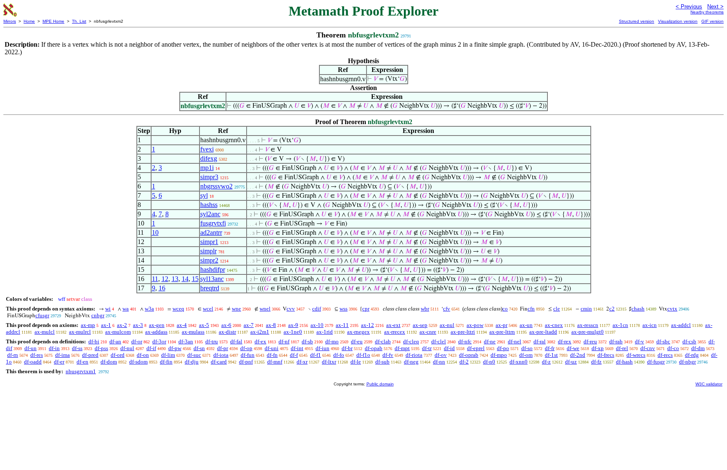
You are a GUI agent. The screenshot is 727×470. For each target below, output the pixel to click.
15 (195, 278)
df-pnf (246, 361)
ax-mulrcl (80, 332)
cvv (291, 308)
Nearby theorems (707, 12)
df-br (347, 348)
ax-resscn (587, 325)
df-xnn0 (518, 361)
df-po (503, 348)
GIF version (712, 21)
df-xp (598, 348)
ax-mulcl (44, 332)
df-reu (590, 341)
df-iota (220, 355)
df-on (143, 355)
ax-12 (367, 325)
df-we (573, 348)
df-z (546, 361)
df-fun (248, 355)
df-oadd (33, 361)
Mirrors (9, 21)
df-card (219, 361)
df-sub (382, 361)
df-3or (159, 341)
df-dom (109, 361)
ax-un (526, 325)
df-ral (539, 341)
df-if (151, 348)
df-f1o (363, 355)
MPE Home (53, 21)
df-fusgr (656, 361)
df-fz (596, 361)
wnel (265, 308)
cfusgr (42, 315)
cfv (446, 308)
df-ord (118, 355)
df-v (639, 341)
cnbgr (97, 315)
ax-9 (293, 325)
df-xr (302, 361)
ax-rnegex (358, 332)
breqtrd (209, 288)
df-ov (441, 355)
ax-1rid (324, 332)
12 (165, 278)
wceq (178, 308)
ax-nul (447, 325)
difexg (208, 158)
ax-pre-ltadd (543, 332)
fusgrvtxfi (213, 223)
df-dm (698, 348)
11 (155, 278)
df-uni (272, 348)
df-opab (373, 348)
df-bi (93, 341)
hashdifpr (212, 269)
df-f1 (315, 355)
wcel (208, 308)
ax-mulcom (118, 332)
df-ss (77, 348)
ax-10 (317, 325)
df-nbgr (687, 361)
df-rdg (692, 355)
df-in (54, 348)
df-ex (260, 341)
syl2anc (210, 214)
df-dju (192, 361)
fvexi (207, 149)
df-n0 (489, 361)
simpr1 (209, 241)
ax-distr (227, 332)
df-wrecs (635, 355)
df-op (246, 348)
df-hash (624, 361)
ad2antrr (211, 232)
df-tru (211, 341)
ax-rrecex (394, 332)
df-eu (357, 341)
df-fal (236, 341)
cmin (586, 308)
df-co (673, 348)
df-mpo (499, 355)
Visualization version (678, 21)
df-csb (689, 341)
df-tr (427, 348)
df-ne (490, 341)
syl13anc (212, 278)
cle (556, 308)
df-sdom (138, 361)
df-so (527, 348)
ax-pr (501, 325)
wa (125, 308)
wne (236, 308)
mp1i (207, 167)
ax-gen (157, 325)
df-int (297, 348)
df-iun (322, 348)
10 (155, 232)
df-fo (338, 355)
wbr (425, 308)
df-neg (411, 361)
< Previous (689, 6)
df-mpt (402, 348)
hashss (209, 204)
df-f (294, 355)
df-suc (194, 355)
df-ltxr (329, 361)
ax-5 (204, 325)
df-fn (272, 355)
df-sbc (663, 341)
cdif (316, 308)
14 (185, 278)
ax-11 (342, 325)
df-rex (564, 341)
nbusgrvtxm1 (81, 371)
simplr (208, 251)
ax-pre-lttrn (502, 332)
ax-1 (106, 325)
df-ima (62, 355)
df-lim (168, 355)
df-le (355, 361)
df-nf (284, 341)
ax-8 (271, 325)
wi (108, 308)
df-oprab (468, 355)
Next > (715, 6)
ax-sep (420, 325)
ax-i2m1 (259, 332)
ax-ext (393, 325)
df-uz (571, 361)
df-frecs (605, 355)
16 (162, 288)
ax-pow (475, 325)
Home (29, 21)
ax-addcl (681, 325)
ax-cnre (427, 332)
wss (344, 308)
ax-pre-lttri (463, 332)
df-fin (166, 361)
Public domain (380, 384)
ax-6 (226, 325)
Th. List (79, 21)
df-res (36, 355)
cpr (365, 308)
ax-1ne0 (293, 332)
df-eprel (476, 348)
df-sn (199, 348)
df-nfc (465, 341)
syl (204, 195)
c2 (612, 308)
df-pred (90, 355)
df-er (59, 361)
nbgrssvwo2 (216, 186)
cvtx (672, 308)
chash (638, 308)
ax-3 (138, 325)
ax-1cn (620, 325)
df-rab (616, 341)
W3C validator (708, 384)
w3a (149, 308)
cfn (531, 308)
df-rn (12, 355)
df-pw (174, 348)
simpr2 (209, 260)
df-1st (551, 355)
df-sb (307, 341)
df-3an (185, 341)
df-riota (414, 355)
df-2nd (577, 355)
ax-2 (122, 325)
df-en (82, 361)
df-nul (127, 348)
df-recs (665, 355)
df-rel (622, 348)
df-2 (464, 361)
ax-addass (156, 332)
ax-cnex (554, 325)
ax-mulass (193, 332)
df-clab (383, 341)
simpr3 (209, 177)
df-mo (332, 341)
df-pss (101, 348)
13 (175, 278)
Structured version (636, 21)
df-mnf (274, 361)
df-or (136, 341)
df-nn (439, 361)
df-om (526, 355)
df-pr (222, 348)
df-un (30, 348)
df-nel (514, 341)
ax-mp (88, 325)
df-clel (438, 341)
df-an (115, 341)
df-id (449, 348)
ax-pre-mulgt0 (587, 332)
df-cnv (647, 348)
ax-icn (649, 325)
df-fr (550, 348)
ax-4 (182, 325)
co (505, 308)
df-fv (387, 355)
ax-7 (249, 325)
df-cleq (411, 341)
